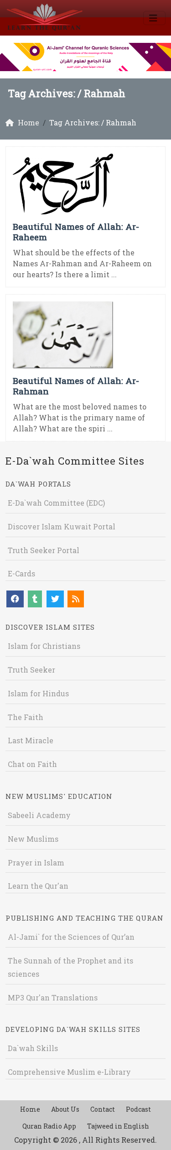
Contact (102, 1109)
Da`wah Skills (33, 1048)
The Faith (25, 717)
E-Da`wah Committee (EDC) (56, 503)
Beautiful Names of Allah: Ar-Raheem (76, 232)
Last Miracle (30, 740)
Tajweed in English (118, 1126)
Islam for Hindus (38, 693)
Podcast (138, 1109)
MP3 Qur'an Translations (53, 997)
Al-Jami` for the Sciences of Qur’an (71, 937)
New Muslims (33, 839)
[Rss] (75, 599)
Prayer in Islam (36, 862)
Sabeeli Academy (39, 815)
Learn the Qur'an (38, 886)
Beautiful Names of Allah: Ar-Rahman (76, 386)
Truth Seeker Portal (43, 550)
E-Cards (21, 573)
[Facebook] (15, 599)
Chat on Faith (32, 764)
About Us (65, 1109)
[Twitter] (55, 599)
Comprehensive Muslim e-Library (69, 1072)
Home (30, 1109)
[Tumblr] (35, 599)
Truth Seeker (31, 669)
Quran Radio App (49, 1126)
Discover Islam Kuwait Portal (61, 526)
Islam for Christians (44, 646)
